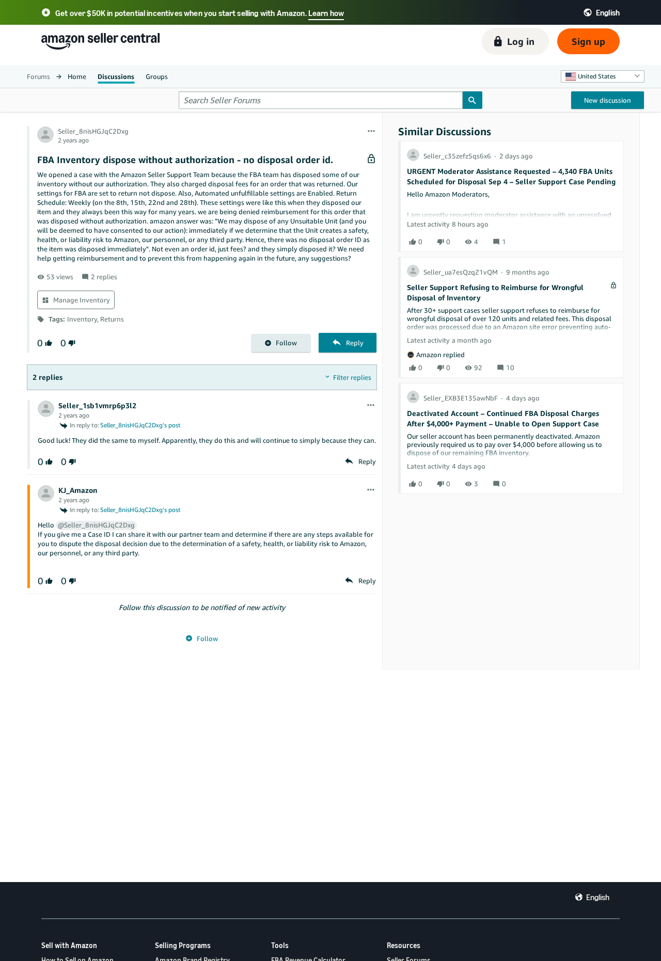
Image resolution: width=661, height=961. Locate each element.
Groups (157, 76)
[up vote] (47, 343)
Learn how (326, 13)
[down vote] (70, 343)
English (597, 897)
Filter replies (352, 377)
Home (77, 76)
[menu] (371, 131)
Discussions (116, 76)
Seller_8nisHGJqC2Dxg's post (140, 425)
